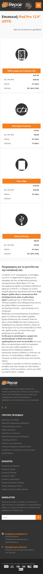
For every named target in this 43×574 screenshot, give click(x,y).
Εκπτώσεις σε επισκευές (11, 433)
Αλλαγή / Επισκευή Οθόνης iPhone (15, 489)
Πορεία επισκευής (8, 430)
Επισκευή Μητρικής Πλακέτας (13, 483)
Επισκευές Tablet (8, 476)
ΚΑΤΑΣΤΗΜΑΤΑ (7, 453)
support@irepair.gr (11, 542)
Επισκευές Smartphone (11, 466)
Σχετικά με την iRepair (10, 420)
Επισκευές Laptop (8, 469)
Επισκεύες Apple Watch (11, 479)
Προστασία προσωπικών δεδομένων (15, 423)
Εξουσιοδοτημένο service (11, 426)
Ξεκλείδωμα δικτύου (9, 440)
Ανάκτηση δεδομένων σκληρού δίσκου (16, 446)
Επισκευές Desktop (9, 472)
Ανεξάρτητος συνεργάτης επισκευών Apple (18, 450)
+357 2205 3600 (10, 553)
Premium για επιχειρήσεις (12, 443)
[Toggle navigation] (38, 5)
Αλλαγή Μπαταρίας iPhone (12, 486)
